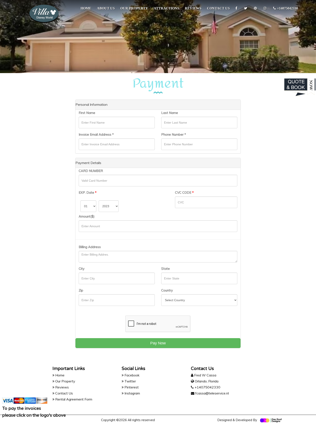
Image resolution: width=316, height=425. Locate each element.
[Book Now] (300, 86)
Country (167, 290)
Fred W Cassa (204, 375)
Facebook (132, 375)
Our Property (134, 8)
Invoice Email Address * (96, 134)
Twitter (130, 381)
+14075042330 (287, 8)
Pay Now (158, 343)
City (81, 269)
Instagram (132, 393)
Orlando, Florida (206, 381)
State (165, 269)
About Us (106, 8)
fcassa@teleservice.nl (211, 393)
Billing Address (90, 247)
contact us (218, 8)
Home (86, 8)
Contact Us (63, 393)
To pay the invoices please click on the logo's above (34, 411)
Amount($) (87, 216)
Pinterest (131, 387)
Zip (81, 290)
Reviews (193, 8)
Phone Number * (173, 134)
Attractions (166, 8)
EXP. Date (88, 192)
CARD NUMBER (91, 171)
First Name (87, 113)
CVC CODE (184, 192)
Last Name (169, 113)
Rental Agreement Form (73, 399)
